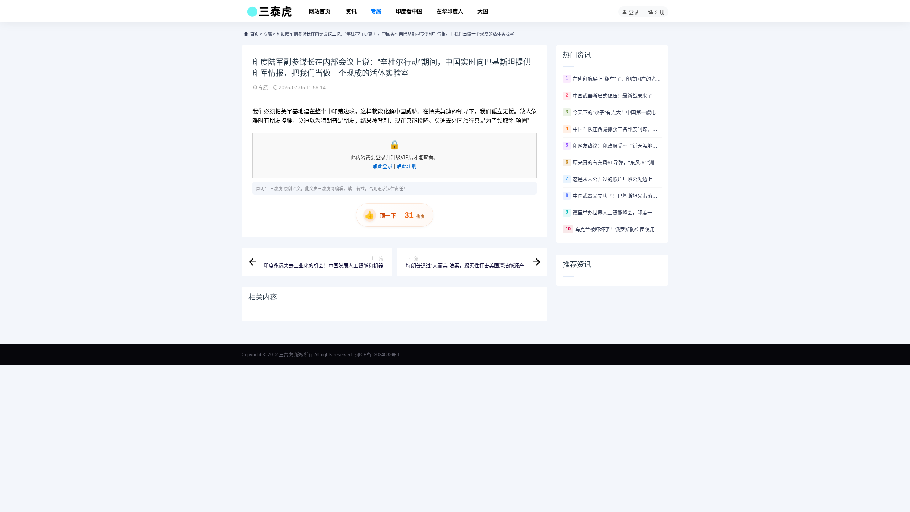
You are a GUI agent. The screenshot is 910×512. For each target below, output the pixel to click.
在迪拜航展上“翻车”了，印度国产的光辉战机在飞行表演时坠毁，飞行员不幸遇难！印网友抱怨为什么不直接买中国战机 (617, 79)
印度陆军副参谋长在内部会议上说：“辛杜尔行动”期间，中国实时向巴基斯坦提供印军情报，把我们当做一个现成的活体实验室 (395, 34)
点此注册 (407, 166)
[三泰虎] (269, 13)
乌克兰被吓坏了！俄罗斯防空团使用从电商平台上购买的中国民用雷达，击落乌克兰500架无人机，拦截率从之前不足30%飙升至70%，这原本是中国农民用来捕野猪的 (618, 229)
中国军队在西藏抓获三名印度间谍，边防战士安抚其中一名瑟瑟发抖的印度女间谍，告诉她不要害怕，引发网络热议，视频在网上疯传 (617, 129)
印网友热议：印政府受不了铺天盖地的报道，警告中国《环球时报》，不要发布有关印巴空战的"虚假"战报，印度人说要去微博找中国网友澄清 (617, 146)
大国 (482, 11)
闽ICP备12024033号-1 (377, 354)
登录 (634, 12)
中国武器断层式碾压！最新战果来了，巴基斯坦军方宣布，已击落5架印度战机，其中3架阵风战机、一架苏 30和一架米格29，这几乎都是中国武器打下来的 (617, 95)
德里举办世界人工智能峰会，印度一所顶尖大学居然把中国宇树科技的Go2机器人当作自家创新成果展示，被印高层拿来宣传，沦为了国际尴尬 (617, 212)
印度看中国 (409, 11)
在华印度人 (450, 11)
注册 (660, 12)
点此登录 (382, 166)
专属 (376, 11)
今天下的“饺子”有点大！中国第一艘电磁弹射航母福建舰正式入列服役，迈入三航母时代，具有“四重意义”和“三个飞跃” (617, 112)
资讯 (351, 11)
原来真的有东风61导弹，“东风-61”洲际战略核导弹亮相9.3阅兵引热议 (617, 162)
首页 (254, 34)
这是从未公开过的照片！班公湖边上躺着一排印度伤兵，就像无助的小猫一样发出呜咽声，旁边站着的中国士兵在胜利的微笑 (617, 179)
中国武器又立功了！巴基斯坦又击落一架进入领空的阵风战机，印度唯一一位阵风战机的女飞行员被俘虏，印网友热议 (617, 196)
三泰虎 (276, 188)
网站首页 (319, 11)
